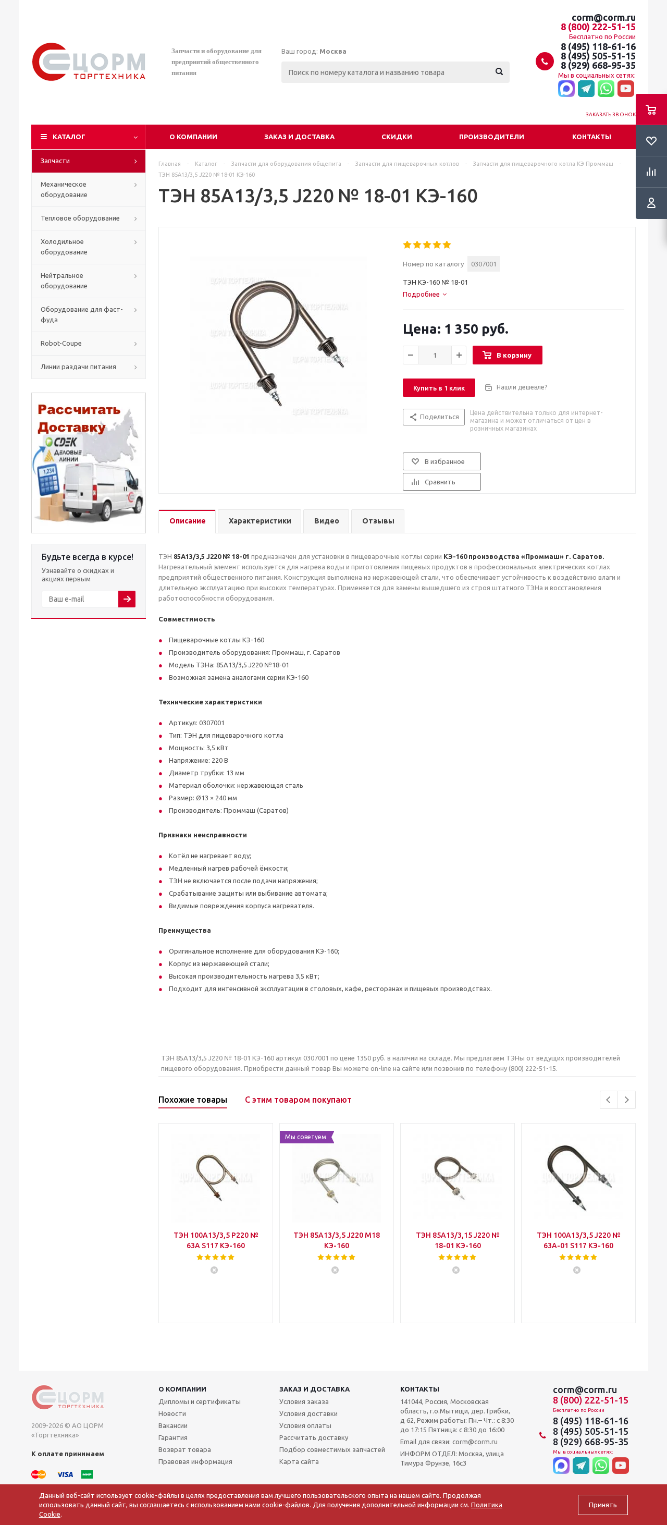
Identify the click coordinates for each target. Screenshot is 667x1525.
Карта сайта (299, 1461)
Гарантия (173, 1437)
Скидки (396, 136)
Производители (491, 136)
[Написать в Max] (566, 89)
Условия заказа (304, 1401)
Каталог (69, 136)
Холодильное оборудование (64, 246)
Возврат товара (184, 1449)
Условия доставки (308, 1413)
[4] (437, 245)
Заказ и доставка (299, 136)
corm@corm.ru (604, 17)
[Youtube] (625, 89)
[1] (408, 245)
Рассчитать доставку (313, 1437)
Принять (603, 1505)
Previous (608, 1099)
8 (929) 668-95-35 (598, 65)
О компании (193, 136)
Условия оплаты (305, 1425)
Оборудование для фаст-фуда (82, 314)
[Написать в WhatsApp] (606, 89)
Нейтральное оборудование (64, 280)
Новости (172, 1413)
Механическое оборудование (64, 189)
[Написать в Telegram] (586, 89)
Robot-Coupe (61, 343)
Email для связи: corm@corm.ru (449, 1441)
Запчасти (55, 160)
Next (626, 1099)
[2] (418, 245)
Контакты (591, 136)
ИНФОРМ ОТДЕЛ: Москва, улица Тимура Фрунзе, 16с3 (452, 1458)
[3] (428, 245)
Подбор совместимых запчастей (332, 1449)
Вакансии (173, 1425)
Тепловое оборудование (80, 218)
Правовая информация (195, 1461)
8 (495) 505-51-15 (598, 55)
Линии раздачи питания (78, 366)
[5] (447, 245)
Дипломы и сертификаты (199, 1401)
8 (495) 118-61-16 (598, 46)
